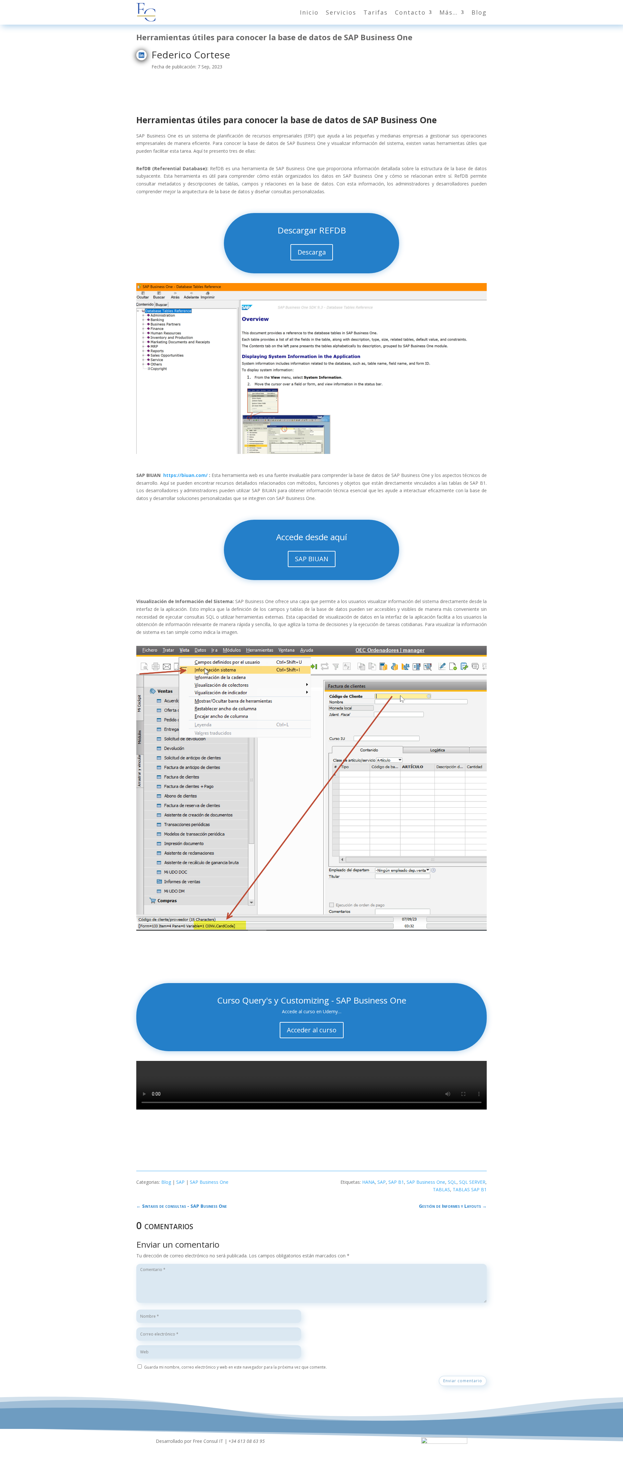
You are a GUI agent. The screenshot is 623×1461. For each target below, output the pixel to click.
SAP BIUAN (311, 558)
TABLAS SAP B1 (470, 1189)
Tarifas (375, 12)
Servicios (341, 12)
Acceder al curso (311, 1030)
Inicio (309, 12)
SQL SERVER (472, 1182)
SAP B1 (396, 1182)
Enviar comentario (462, 1381)
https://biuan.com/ (185, 475)
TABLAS (441, 1189)
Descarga (312, 252)
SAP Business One (209, 1182)
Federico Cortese (191, 54)
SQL (452, 1182)
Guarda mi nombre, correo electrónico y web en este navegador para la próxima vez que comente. (235, 1367)
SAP (180, 1182)
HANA (368, 1182)
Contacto (410, 12)
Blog (479, 12)
